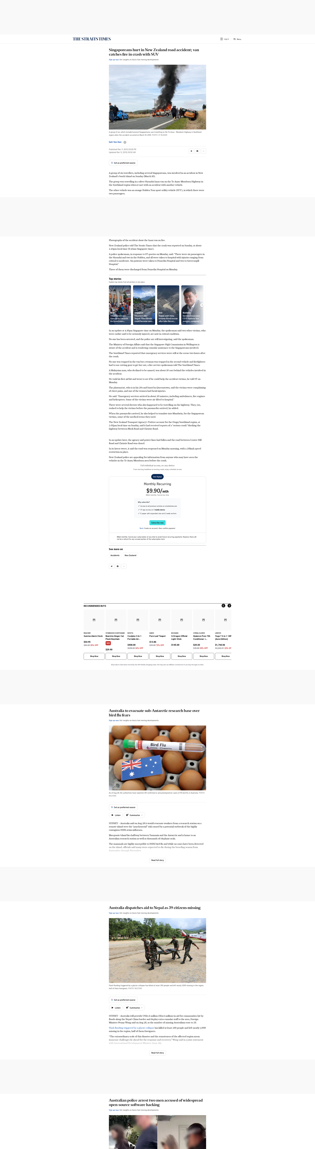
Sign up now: (114, 59)
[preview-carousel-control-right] (202, 305)
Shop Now (94, 656)
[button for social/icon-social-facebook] (197, 151)
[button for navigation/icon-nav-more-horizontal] (203, 151)
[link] (92, 38)
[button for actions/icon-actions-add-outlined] (124, 142)
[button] (224, 38)
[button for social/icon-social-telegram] (191, 151)
